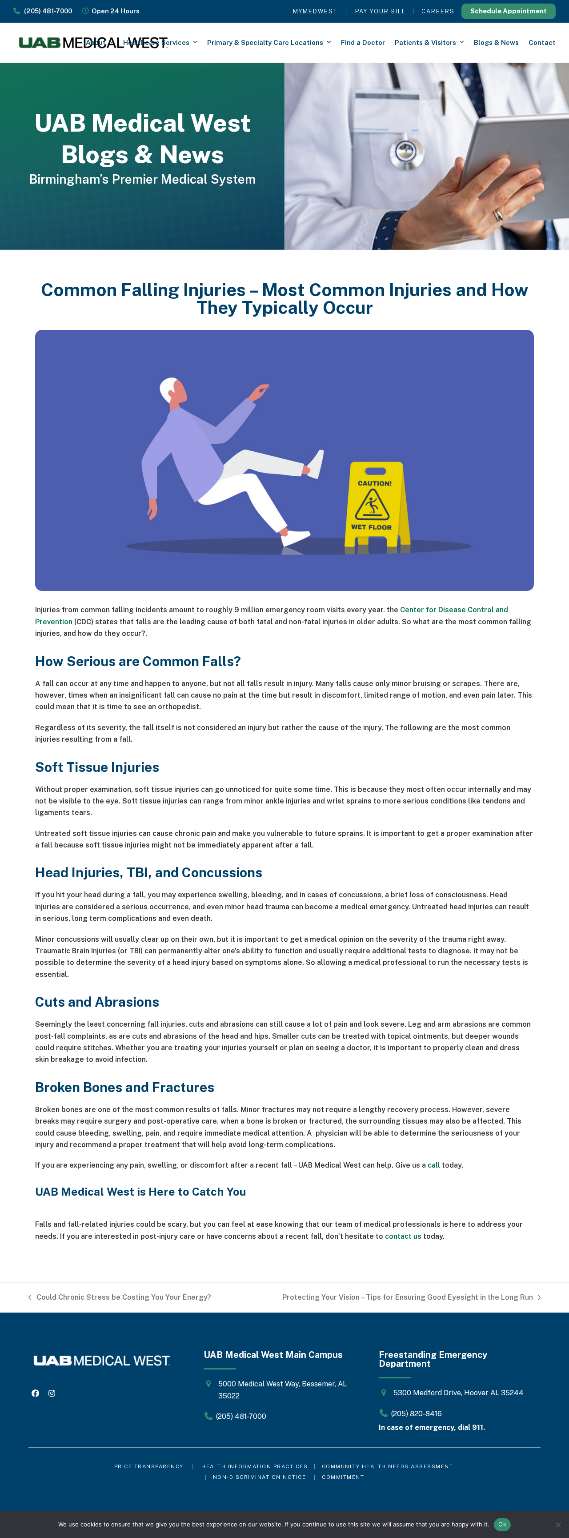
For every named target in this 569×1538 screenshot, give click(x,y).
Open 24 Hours (114, 11)
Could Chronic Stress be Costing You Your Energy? (119, 1298)
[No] (557, 1524)
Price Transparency (149, 1466)
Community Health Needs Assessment (388, 1466)
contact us (403, 1236)
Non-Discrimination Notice (259, 1477)
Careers (438, 11)
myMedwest (315, 11)
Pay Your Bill (380, 11)
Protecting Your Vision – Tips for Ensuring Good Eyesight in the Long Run (407, 1298)
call (434, 1165)
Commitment (343, 1477)
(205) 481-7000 (46, 11)
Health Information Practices (254, 1466)
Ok (502, 1524)
